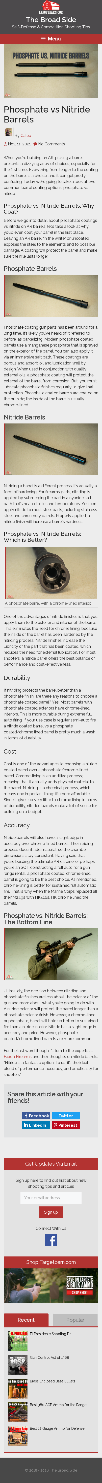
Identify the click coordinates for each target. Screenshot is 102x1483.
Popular (75, 1320)
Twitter (65, 1116)
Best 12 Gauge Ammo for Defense (57, 1428)
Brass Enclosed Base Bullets (52, 1381)
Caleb (26, 135)
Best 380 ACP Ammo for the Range (58, 1405)
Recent (26, 1320)
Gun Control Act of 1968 (49, 1358)
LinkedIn (37, 1125)
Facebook (38, 1116)
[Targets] (51, 10)
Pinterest (67, 1125)
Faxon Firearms (18, 1056)
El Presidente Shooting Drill (52, 1334)
